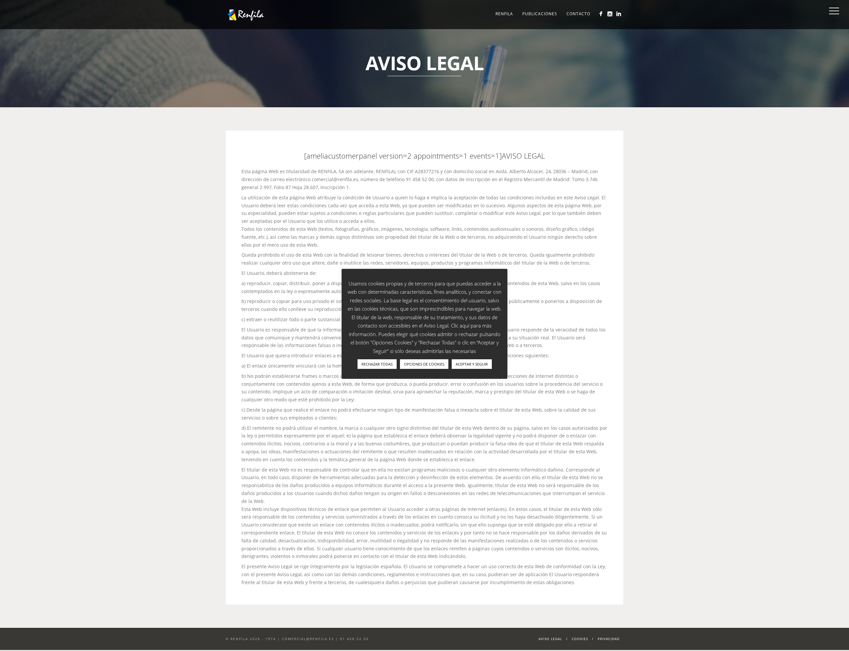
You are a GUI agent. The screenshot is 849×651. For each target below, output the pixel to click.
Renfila (504, 14)
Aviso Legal (550, 638)
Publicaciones (539, 14)
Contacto (578, 14)
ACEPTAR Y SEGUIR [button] (472, 364)
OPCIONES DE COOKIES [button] (424, 364)
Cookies (580, 638)
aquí (464, 325)
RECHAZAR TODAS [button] (377, 364)
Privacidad (609, 638)
